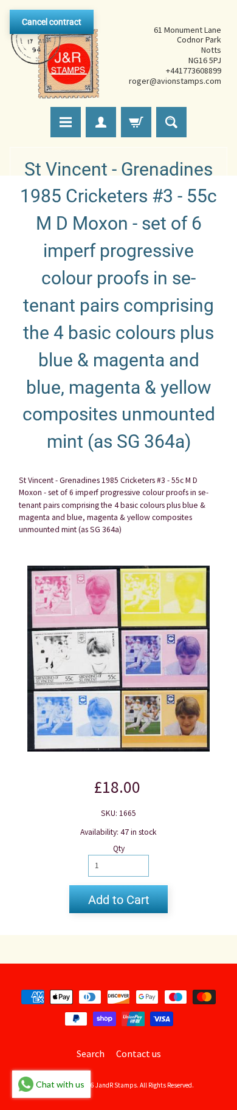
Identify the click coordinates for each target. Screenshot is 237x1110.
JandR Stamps (116, 1085)
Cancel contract (51, 22)
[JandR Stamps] (55, 55)
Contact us (138, 1053)
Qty (119, 848)
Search (91, 1053)
